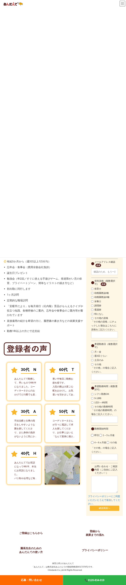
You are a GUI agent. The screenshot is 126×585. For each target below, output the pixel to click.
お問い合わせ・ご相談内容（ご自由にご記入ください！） (105, 469)
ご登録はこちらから (31, 533)
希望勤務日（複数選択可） (105, 346)
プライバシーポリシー (95, 550)
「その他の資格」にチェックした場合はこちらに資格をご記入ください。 (103, 325)
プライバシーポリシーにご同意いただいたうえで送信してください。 (104, 500)
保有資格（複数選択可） (104, 282)
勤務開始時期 (101, 428)
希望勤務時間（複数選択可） (105, 388)
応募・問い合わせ (31, 580)
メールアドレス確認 (104, 263)
